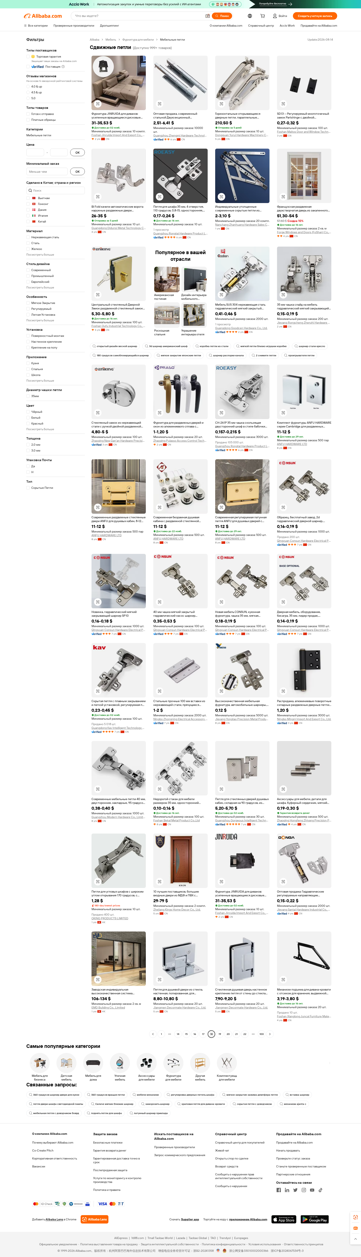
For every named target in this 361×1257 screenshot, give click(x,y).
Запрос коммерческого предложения (179, 1155)
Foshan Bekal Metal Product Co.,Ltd (176, 820)
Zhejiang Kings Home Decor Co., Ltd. (177, 909)
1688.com (137, 1238)
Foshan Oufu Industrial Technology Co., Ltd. (119, 326)
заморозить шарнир (157, 1104)
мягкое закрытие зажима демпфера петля (252, 1094)
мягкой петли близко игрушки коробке (263, 346)
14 (178, 1034)
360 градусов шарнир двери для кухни (56, 1094)
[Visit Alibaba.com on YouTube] (312, 1190)
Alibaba (94, 39)
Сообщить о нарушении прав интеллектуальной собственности (238, 1176)
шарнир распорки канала (228, 355)
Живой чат (222, 1150)
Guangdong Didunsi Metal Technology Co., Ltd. (119, 228)
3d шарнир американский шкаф (168, 346)
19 (220, 1034)
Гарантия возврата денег (109, 1150)
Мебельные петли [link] (172, 39)
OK (77, 152)
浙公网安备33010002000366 (248, 1250)
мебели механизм (148, 1094)
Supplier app (190, 1219)
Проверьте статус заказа (293, 1158)
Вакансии (38, 1166)
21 (236, 1034)
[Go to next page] (270, 1034)
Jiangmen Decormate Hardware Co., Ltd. (179, 1007)
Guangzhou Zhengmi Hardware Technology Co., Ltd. (180, 135)
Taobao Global (198, 1238)
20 (228, 1034)
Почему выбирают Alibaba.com (52, 1142)
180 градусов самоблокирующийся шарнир (123, 355)
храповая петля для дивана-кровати (203, 1104)
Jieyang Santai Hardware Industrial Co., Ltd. (304, 909)
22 (244, 1034)
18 (211, 1034)
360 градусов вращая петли (108, 1094)
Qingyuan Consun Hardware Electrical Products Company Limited (304, 540)
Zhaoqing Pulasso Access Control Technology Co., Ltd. (180, 440)
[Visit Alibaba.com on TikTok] (320, 1190)
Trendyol (225, 1238)
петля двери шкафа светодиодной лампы (58, 1104)
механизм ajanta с (295, 1104)
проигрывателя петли (301, 355)
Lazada (180, 1238)
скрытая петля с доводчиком (254, 1104)
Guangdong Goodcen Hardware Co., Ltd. (241, 328)
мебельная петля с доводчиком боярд (56, 1113)
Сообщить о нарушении (231, 1186)
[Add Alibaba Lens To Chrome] (94, 1219)
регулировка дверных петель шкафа (192, 1094)
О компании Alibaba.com (49, 1133)
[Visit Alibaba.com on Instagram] (303, 1190)
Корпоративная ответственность (54, 1158)
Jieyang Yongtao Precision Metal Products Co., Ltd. (242, 719)
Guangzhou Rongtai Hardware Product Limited (180, 233)
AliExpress (121, 1238)
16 (194, 1034)
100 (261, 1034)
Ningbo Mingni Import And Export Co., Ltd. (304, 719)
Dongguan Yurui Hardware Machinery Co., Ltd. (242, 135)
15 (186, 1034)
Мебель (111, 39)
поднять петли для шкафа (106, 1113)
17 (203, 1034)
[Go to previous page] (153, 1034)
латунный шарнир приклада (151, 1113)
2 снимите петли (266, 355)
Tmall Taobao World (160, 1238)
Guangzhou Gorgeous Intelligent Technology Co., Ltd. (242, 820)
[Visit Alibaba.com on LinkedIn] (287, 1190)
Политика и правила (106, 1189)
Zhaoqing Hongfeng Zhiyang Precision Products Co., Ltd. (304, 820)
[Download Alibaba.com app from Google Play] (315, 1219)
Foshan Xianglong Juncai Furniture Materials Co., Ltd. (304, 1016)
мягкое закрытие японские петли (181, 355)
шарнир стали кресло (312, 346)
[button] (207, 15)
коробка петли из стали (214, 346)
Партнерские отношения (293, 1174)
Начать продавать (288, 1150)
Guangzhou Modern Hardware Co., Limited (119, 817)
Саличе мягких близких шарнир (114, 1104)
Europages (241, 1238)
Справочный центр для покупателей (239, 1142)
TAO (213, 1238)
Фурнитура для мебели (138, 39)
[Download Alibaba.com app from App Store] (283, 1219)
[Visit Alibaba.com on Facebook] (278, 1190)
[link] (355, 1217)
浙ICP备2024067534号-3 (287, 1250)
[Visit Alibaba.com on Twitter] (295, 1190)
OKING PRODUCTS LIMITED (110, 918)
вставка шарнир (299, 1094)
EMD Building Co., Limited (108, 1007)
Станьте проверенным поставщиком (301, 1166)
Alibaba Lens (54, 1219)
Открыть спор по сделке (231, 1158)
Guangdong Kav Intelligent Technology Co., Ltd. (119, 727)
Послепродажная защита (110, 1170)
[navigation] (55, 537)
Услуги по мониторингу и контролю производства (117, 1180)
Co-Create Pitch (42, 1150)
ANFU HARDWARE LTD (292, 444)
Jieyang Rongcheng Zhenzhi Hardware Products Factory (304, 322)
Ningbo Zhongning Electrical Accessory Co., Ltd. (180, 719)
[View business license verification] (218, 1251)
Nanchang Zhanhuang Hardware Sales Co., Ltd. (242, 224)
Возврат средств (226, 1166)
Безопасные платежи (107, 1142)
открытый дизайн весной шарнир (117, 346)
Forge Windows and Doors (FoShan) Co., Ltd (304, 232)
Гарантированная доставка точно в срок (116, 1160)
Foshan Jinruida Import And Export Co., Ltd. (119, 135)
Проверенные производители (174, 1147)
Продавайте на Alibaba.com (294, 1142)
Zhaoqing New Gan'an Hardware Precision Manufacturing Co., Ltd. (119, 440)
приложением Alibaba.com (248, 1219)
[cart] (263, 16)
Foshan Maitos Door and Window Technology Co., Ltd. (304, 131)
